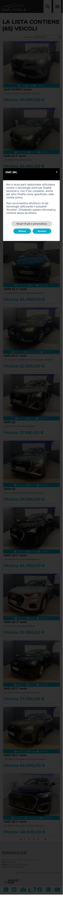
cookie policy (14, 197)
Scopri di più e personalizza (31, 223)
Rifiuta (22, 231)
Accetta (42, 231)
